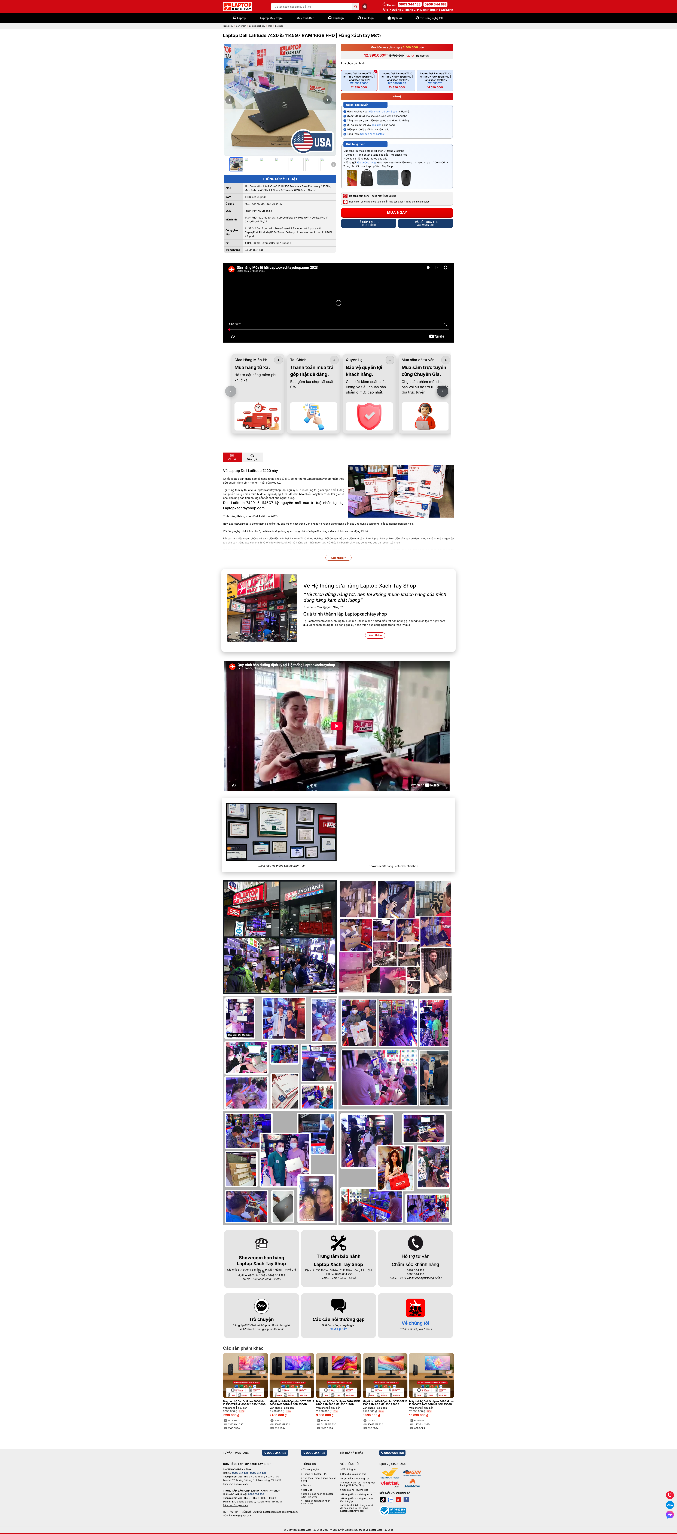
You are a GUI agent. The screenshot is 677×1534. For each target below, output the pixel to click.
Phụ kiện (338, 18)
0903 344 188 (410, 4)
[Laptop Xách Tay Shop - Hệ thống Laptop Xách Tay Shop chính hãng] (237, 6)
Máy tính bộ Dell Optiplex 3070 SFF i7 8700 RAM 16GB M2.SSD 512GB (338, 1403)
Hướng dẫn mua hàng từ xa (357, 1494)
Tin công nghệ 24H (432, 18)
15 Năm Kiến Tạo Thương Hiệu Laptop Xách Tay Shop (358, 1484)
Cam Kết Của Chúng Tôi (355, 1478)
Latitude (279, 25)
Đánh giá (252, 459)
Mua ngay (397, 212)
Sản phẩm (241, 25)
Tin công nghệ (311, 1469)
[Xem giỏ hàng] (364, 6)
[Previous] (231, 1386)
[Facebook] (406, 1499)
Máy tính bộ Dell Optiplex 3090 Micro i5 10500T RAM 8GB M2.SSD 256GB (431, 1403)
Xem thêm (337, 557)
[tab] (232, 457)
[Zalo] (390, 1499)
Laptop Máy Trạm (271, 18)
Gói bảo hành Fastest (372, 133)
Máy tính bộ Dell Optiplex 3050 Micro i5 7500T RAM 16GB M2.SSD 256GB (245, 1403)
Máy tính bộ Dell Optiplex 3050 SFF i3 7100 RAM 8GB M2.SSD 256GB (385, 1403)
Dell (270, 25)
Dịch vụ (397, 18)
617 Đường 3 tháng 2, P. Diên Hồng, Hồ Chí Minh (419, 9)
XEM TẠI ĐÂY (338, 1329)
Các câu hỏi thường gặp (355, 1490)
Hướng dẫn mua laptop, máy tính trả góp (356, 1500)
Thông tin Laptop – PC (315, 1474)
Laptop (241, 18)
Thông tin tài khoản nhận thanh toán (315, 1502)
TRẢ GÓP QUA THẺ (425, 223)
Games (307, 1485)
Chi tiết (232, 459)
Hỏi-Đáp (307, 1490)
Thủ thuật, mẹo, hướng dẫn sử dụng (318, 1479)
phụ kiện (376, 124)
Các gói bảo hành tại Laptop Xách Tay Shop (317, 1495)
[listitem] (236, 164)
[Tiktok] (383, 1499)
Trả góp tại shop (368, 223)
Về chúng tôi (415, 1323)
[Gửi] (355, 6)
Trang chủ (228, 25)
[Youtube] (398, 1499)
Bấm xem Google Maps (235, 1484)
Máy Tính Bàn (305, 18)
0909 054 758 (393, 1453)
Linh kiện (368, 18)
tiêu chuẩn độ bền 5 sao (383, 111)
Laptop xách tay (257, 25)
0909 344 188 (435, 4)
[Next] (446, 1386)
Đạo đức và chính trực (354, 1474)
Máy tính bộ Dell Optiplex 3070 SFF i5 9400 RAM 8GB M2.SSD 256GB (292, 1403)
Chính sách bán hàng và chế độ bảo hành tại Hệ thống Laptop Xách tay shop (356, 1508)
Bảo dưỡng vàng (366, 162)
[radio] (359, 80)
